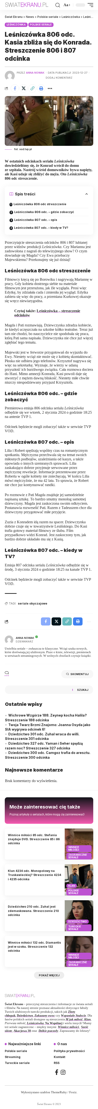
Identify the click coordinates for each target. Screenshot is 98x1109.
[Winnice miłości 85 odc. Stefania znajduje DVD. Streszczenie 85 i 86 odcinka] (79, 844)
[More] (50, 88)
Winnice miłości (73, 848)
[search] (57, 5)
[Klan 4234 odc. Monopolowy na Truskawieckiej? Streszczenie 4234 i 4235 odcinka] (79, 879)
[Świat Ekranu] (29, 5)
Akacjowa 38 (22, 1031)
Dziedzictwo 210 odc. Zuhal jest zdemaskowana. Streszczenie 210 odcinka (33, 911)
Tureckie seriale (74, 928)
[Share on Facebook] (15, 88)
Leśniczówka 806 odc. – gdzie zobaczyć (44, 212)
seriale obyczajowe (32, 603)
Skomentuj (79, 674)
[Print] (41, 88)
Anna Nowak (35, 72)
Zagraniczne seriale (77, 856)
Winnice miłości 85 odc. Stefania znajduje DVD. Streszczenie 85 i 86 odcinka (34, 839)
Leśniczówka (16, 24)
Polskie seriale (41, 24)
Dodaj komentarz (59, 77)
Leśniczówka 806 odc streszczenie (40, 204)
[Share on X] (24, 88)
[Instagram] (63, 1072)
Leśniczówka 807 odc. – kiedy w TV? (41, 227)
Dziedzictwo (77, 921)
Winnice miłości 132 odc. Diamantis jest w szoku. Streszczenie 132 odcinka (34, 947)
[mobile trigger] (89, 5)
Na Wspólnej (53, 1023)
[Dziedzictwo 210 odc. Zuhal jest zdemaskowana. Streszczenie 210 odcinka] (79, 915)
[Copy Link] (32, 88)
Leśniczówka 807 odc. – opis (35, 220)
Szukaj (82, 690)
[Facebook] (56, 1072)
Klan (71, 885)
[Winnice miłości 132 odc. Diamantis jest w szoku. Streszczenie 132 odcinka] (79, 951)
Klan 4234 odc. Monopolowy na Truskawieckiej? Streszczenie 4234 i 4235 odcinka (34, 875)
